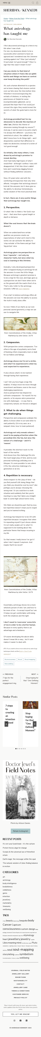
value (17, 958)
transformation (7, 958)
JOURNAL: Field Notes (20, 970)
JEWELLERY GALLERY (20, 974)
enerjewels (15, 935)
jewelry (25, 939)
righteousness (13, 946)
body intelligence (10, 883)
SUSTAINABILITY (20, 981)
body (31, 920)
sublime (17, 954)
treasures (6, 906)
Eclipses (5, 935)
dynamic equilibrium (31, 932)
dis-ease (22, 932)
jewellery (6, 899)
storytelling (9, 664)
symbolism (26, 954)
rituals (19, 946)
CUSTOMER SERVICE (21, 994)
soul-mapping (23, 289)
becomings (16, 921)
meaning (12, 942)
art (4, 877)
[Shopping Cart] (37, 3)
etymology (28, 935)
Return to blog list (20, 831)
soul (20, 659)
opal (30, 943)
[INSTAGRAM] (14, 1020)
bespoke (23, 920)
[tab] (16, 748)
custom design (28, 929)
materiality (7, 903)
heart (5, 939)
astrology (8, 24)
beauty (9, 920)
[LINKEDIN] (26, 1020)
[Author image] (5, 39)
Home (6, 18)
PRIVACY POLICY (20, 998)
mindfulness (25, 943)
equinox (21, 935)
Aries (4, 921)
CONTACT (20, 984)
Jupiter (33, 939)
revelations (6, 946)
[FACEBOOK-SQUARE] (20, 1020)
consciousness (10, 659)
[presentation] (30, 705)
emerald (10, 935)
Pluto (34, 942)
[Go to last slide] (6, 724)
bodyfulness (8, 886)
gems (5, 893)
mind (19, 942)
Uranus (14, 958)
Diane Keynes (16, 932)
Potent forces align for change (15, 848)
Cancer (7, 925)
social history (33, 946)
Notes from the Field (16, 18)
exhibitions (7, 890)
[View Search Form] (33, 3)
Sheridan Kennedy (16, 39)
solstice (5, 950)
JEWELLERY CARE (20, 987)
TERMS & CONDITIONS (20, 991)
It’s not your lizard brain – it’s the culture (19, 844)
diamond (9, 932)
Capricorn (16, 924)
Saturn (23, 946)
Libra (5, 942)
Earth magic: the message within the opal (19, 859)
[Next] (34, 724)
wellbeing (18, 24)
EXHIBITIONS (20, 977)
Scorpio (28, 946)
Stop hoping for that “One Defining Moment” (30, 679)
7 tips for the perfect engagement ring (9, 679)
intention (6, 896)
